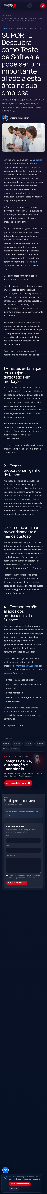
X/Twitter (28, 743)
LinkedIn (6, 743)
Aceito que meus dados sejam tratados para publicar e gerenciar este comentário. (24, 877)
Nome (8, 836)
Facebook (39, 743)
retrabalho (30, 261)
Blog (9, 15)
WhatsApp (17, 743)
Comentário (10, 856)
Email (5, 749)
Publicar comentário (16, 883)
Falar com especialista (42, 5)
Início (3, 15)
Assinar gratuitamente (16, 783)
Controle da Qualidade (27, 665)
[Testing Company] (10, 6)
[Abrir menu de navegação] (29, 5)
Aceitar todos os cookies (20, 1184)
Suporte (5, 28)
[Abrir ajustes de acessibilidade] (5, 1170)
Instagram (15, 749)
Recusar (14, 1189)
